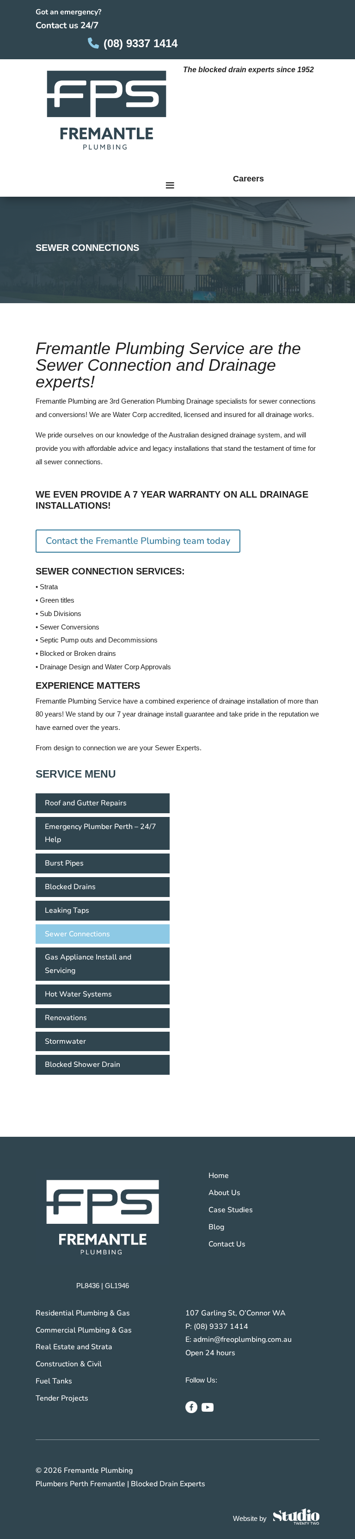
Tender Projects (62, 1398)
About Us (224, 1193)
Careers (248, 178)
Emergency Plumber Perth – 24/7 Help (100, 833)
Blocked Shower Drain (82, 1064)
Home (218, 1176)
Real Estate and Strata (74, 1347)
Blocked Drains (70, 887)
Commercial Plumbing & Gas (84, 1330)
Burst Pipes (64, 863)
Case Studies (230, 1210)
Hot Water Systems (78, 994)
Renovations (66, 1018)
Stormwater (65, 1041)
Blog (216, 1227)
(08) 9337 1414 (141, 43)
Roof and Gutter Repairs (86, 803)
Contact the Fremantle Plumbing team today (138, 541)
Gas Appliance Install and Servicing (88, 964)
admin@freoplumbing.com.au (242, 1339)
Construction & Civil (69, 1364)
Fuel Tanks (54, 1381)
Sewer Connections (77, 934)
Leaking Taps (67, 910)
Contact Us (226, 1244)
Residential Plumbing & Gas (83, 1313)
